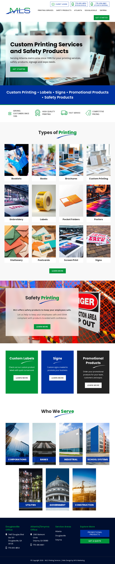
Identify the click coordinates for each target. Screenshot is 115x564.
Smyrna (103, 10)
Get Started (101, 17)
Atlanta (78, 10)
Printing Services (45, 10)
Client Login (61, 4)
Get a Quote (94, 541)
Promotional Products (95, 533)
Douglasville (91, 10)
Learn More (57, 271)
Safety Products (63, 10)
